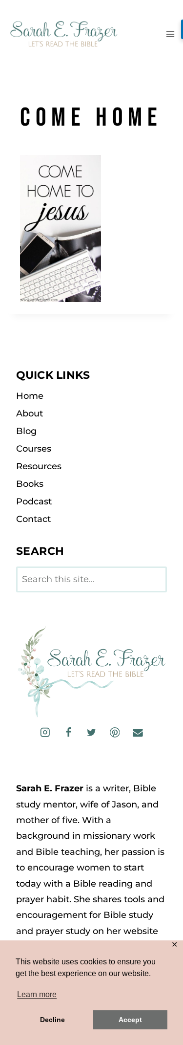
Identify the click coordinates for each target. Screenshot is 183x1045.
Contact (33, 519)
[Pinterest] (114, 732)
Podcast (34, 501)
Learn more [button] (37, 994)
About (29, 413)
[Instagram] (45, 732)
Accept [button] (130, 1019)
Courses (33, 448)
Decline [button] (52, 1019)
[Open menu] (170, 34)
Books (29, 484)
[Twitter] (91, 732)
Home (29, 396)
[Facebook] (68, 732)
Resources (38, 466)
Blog (26, 431)
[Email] (138, 732)
